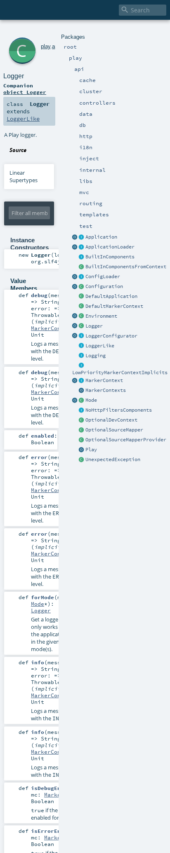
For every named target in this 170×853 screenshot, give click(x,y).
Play (91, 449)
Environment (101, 316)
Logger (94, 326)
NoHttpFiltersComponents (118, 410)
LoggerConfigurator (111, 336)
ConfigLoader (102, 276)
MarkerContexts (105, 390)
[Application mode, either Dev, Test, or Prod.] (81, 400)
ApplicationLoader (110, 247)
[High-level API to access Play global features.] (81, 450)
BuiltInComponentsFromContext (125, 266)
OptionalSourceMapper (114, 430)
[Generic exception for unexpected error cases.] (81, 460)
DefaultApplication (111, 296)
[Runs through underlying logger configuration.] (81, 336)
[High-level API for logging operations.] (75, 326)
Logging (95, 356)
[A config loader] (81, 277)
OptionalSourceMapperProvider (125, 440)
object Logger (24, 92)
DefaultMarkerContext (114, 306)
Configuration (104, 286)
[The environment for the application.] (81, 316)
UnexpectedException (112, 459)
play (45, 46)
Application (101, 237)
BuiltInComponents (110, 257)
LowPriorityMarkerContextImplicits (120, 372)
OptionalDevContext (111, 420)
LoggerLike (99, 346)
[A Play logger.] (81, 326)
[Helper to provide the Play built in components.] (81, 257)
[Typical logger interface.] (81, 346)
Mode (91, 400)
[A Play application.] (81, 237)
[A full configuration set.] (81, 287)
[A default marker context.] (81, 306)
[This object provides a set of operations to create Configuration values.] (75, 287)
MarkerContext (104, 380)
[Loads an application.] (81, 247)
